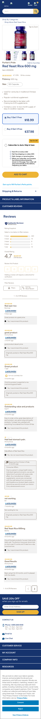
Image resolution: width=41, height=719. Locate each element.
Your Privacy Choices (20, 715)
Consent (20, 702)
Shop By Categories (10, 20)
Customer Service (12, 646)
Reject (20, 709)
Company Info (10, 660)
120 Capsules (14, 84)
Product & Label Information (18, 199)
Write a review (25, 75)
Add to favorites (33, 63)
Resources (8, 667)
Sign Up (21, 612)
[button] (31, 4)
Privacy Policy (22, 698)
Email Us (8, 634)
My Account (9, 653)
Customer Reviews (12, 206)
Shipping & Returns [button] (12, 191)
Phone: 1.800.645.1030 (14, 625)
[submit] (36, 11)
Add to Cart (20, 175)
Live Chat (9, 638)
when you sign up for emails (15, 600)
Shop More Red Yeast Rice (15, 22)
